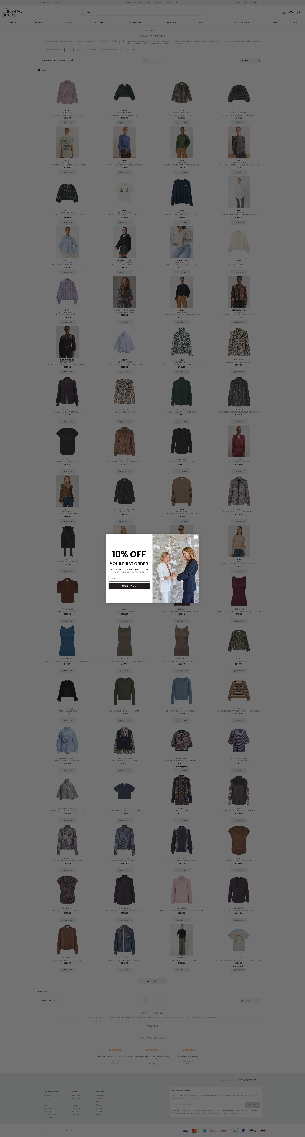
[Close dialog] (196, 537)
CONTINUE (129, 585)
